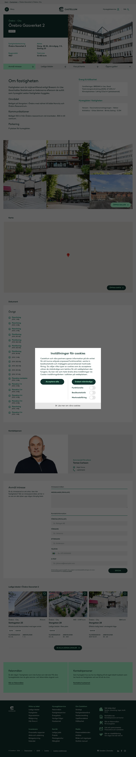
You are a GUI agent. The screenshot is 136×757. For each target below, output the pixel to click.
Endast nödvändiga (84, 381)
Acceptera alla (52, 381)
